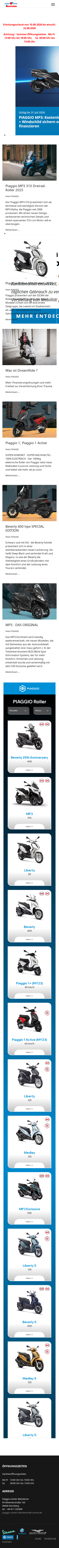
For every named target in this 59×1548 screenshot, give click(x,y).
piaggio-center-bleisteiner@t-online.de (22, 1512)
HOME (38, 1538)
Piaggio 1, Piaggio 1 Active (26, 442)
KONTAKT (7, 1541)
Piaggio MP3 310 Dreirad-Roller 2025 (25, 187)
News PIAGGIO (12, 196)
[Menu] (53, 4)
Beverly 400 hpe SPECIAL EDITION (24, 528)
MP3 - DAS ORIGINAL (21, 624)
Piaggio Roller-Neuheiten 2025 (29, 283)
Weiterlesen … (12, 229)
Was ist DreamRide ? (21, 370)
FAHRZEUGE (50, 1538)
